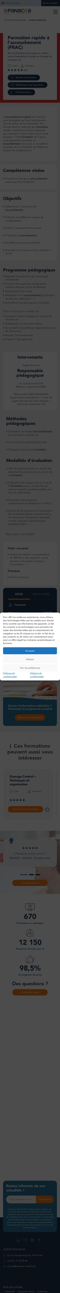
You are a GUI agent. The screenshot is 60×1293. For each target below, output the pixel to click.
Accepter (30, 650)
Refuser (30, 659)
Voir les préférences (30, 667)
